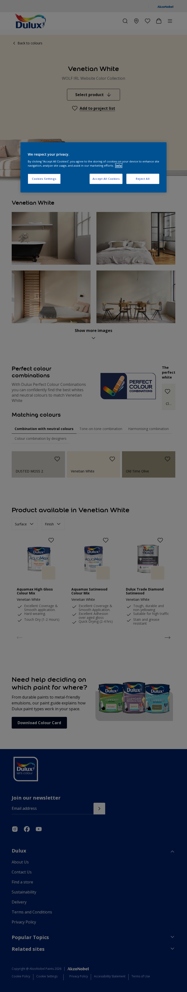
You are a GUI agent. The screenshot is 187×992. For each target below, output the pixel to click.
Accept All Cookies (106, 178)
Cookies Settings (44, 178)
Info (119, 165)
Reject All (143, 178)
